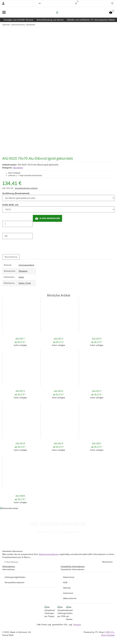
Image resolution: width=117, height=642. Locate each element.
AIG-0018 (20, 443)
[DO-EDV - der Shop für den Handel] (57, 12)
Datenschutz (68, 577)
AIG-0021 (96, 443)
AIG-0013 (58, 338)
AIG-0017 (96, 391)
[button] (40, 3)
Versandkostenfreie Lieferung (26, 188)
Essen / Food (25, 283)
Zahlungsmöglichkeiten (15, 577)
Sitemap (66, 588)
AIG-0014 (96, 338)
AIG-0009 (20, 495)
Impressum (68, 593)
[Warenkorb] (110, 12)
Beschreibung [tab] (11, 257)
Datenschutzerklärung (49, 554)
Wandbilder (18, 168)
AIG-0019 (58, 443)
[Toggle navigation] (4, 12)
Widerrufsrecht (69, 598)
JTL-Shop (99, 632)
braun (21, 277)
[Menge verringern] (4, 218)
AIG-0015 (20, 391)
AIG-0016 (58, 391)
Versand (77, 624)
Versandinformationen (14, 582)
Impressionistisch (26, 265)
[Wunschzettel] (112, 3)
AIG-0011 (20, 338)
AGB (65, 582)
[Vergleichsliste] (76, 3)
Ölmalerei (23, 271)
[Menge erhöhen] (4, 230)
